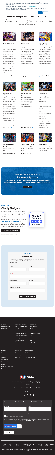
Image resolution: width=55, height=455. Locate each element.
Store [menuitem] (32, 342)
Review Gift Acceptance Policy (9, 234)
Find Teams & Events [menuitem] (29, 350)
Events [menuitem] (16, 331)
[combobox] (27, 290)
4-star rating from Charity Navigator (10, 221)
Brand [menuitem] (2, 368)
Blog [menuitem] (16, 352)
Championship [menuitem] (19, 344)
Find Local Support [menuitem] (19, 355)
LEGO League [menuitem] (5, 326)
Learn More (28, 186)
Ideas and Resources (26, 127)
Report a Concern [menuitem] (40, 445)
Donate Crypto (6, 127)
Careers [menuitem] (3, 364)
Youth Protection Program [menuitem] (21, 335)
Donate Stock (24, 76)
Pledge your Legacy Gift (45, 75)
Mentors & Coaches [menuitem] (34, 337)
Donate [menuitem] (26, 352)
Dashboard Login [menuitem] (30, 357)
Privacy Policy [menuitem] (4, 445)
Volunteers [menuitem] (32, 328)
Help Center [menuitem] (17, 357)
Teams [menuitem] (31, 335)
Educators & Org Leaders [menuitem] (35, 333)
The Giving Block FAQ (8, 125)
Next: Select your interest (27, 296)
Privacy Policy (33, 6)
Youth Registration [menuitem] (19, 337)
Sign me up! (9, 432)
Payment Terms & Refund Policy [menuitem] (28, 445)
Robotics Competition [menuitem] (7, 331)
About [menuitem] (4, 350)
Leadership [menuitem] (3, 357)
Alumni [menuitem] (31, 340)
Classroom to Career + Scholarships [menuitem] (20, 341)
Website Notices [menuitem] (17, 445)
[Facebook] (27, 395)
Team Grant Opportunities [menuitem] (20, 333)
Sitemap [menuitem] (52, 444)
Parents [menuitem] (31, 331)
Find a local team (26, 153)
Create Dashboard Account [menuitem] (31, 355)
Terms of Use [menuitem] (11, 445)
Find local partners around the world (9, 154)
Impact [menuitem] (2, 352)
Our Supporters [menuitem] (4, 359)
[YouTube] (33, 395)
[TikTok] (24, 395)
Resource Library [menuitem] (18, 350)
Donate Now (42, 155)
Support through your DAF (9, 75)
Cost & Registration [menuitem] (19, 328)
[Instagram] (21, 395)
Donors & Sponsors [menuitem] (34, 326)
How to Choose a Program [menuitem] (21, 326)
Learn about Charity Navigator (10, 230)
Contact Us (27, 391)
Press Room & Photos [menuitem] (6, 361)
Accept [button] (40, 12)
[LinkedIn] (30, 395)
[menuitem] (7, 355)
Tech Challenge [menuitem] (5, 328)
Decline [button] (45, 12)
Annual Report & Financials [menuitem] (7, 366)
